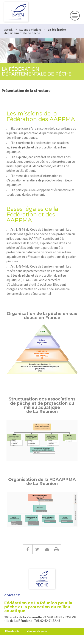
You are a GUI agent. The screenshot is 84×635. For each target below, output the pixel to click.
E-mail (47, 549)
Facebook (27, 549)
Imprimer (56, 549)
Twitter (37, 549)
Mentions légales (36, 631)
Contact (12, 595)
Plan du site (12, 631)
